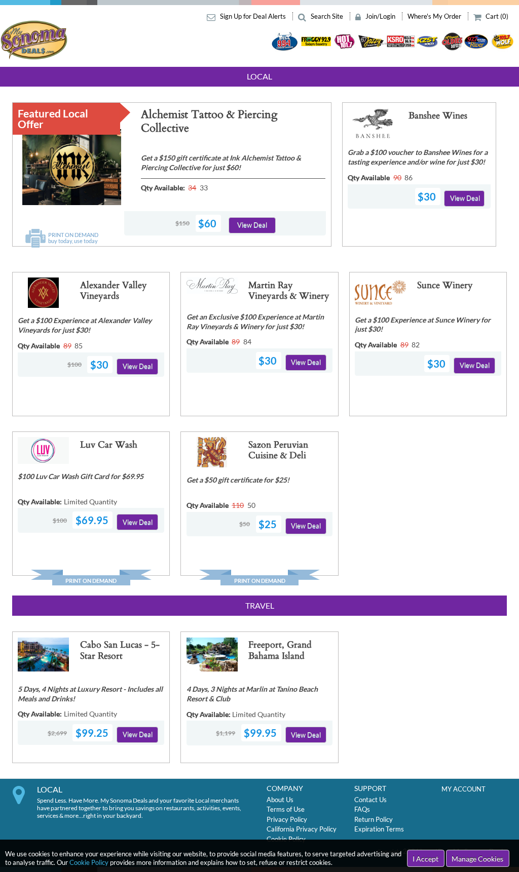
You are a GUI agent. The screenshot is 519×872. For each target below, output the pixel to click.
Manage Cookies (477, 858)
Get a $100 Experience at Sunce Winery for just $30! (423, 324)
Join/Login (380, 16)
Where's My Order (435, 16)
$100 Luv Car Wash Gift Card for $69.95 (80, 476)
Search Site (327, 16)
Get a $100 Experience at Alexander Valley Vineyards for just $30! (85, 325)
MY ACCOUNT (463, 789)
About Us (280, 800)
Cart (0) (496, 16)
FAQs (362, 809)
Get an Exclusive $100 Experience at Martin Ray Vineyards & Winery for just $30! (255, 321)
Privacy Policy (287, 819)
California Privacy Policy (302, 829)
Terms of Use (286, 809)
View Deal (252, 225)
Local (259, 76)
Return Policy (373, 819)
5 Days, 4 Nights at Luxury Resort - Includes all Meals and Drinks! (90, 694)
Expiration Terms (379, 829)
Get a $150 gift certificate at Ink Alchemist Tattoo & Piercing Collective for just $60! (221, 162)
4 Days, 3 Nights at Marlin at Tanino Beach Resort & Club (252, 694)
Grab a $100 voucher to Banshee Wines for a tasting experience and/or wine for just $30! (418, 157)
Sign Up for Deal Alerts (252, 16)
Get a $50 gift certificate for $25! (238, 479)
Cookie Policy (89, 862)
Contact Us (370, 800)
